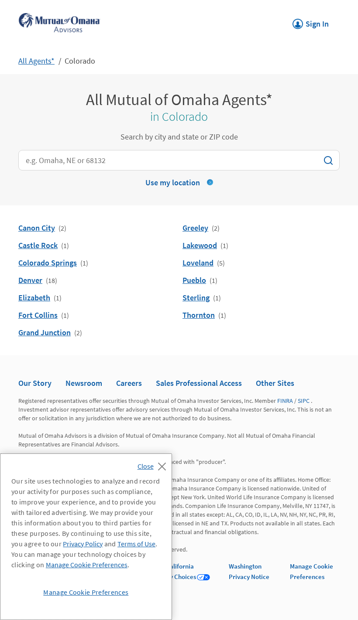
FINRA (285, 401)
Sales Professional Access (199, 383)
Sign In (311, 21)
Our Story (35, 383)
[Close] (154, 463)
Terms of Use (136, 543)
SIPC (304, 401)
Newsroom (83, 383)
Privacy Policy (83, 543)
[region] (86, 536)
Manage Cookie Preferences (86, 564)
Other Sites (275, 383)
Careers (129, 383)
